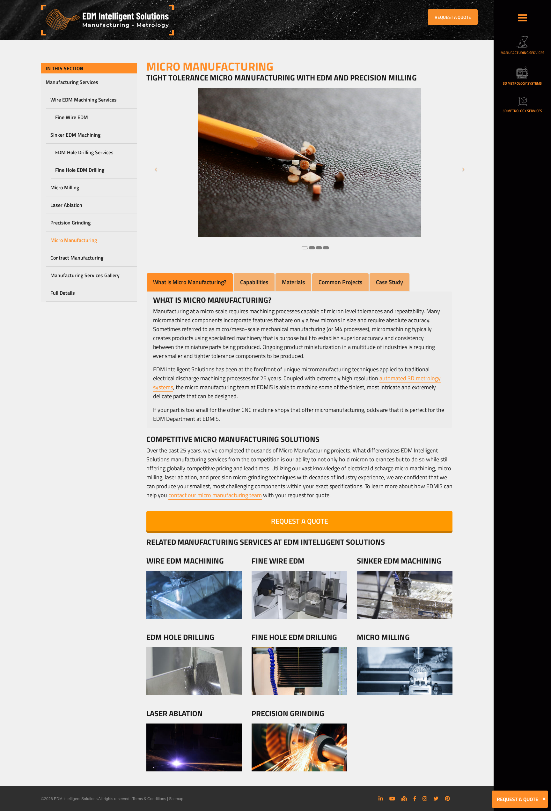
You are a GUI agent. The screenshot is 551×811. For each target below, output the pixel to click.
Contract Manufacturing (76, 257)
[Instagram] (425, 798)
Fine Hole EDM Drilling (79, 170)
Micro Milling (64, 187)
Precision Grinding (70, 222)
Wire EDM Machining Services (83, 99)
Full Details (62, 293)
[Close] (544, 799)
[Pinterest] (447, 798)
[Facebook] (415, 798)
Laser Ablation (66, 205)
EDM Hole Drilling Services (84, 152)
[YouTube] (392, 798)
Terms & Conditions (149, 799)
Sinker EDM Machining (75, 135)
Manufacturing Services (72, 82)
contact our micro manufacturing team (215, 495)
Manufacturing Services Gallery (85, 275)
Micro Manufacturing (73, 240)
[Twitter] (436, 798)
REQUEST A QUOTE (453, 17)
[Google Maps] (404, 798)
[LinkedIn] (381, 798)
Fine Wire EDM (71, 117)
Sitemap (176, 799)
